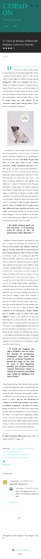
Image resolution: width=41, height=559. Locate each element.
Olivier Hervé (20, 488)
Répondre (14, 502)
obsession (24, 458)
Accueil (5, 26)
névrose (15, 458)
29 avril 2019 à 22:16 (31, 488)
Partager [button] (7, 465)
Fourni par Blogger (22, 550)
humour (12, 452)
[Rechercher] (32, 4)
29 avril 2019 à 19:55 (26, 481)
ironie (19, 452)
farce (5, 452)
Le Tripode (7, 458)
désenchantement (26, 449)
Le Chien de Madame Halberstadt (16, 455)
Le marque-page (14, 481)
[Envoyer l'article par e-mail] (4, 462)
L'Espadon (15, 9)
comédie (13, 449)
